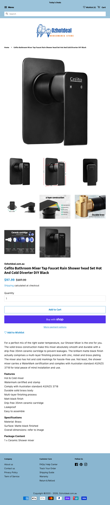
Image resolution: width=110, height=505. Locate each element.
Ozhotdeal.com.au (68, 493)
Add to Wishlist (15, 332)
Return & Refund (47, 480)
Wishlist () (91, 7)
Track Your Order (48, 468)
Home (6, 47)
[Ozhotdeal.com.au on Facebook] (76, 465)
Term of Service (11, 476)
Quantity (9, 293)
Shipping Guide (47, 472)
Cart (103, 7)
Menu (11, 7)
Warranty (44, 476)
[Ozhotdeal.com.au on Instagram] (85, 465)
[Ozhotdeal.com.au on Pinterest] (81, 465)
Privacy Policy (11, 472)
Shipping (9, 285)
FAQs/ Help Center (48, 464)
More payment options (55, 327)
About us (8, 464)
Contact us (9, 468)
